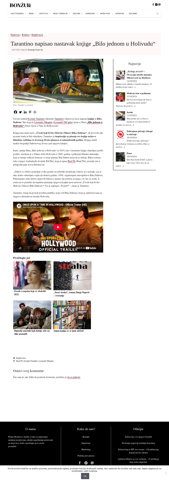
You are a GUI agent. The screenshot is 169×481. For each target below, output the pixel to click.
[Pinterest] (30, 112)
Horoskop (90, 13)
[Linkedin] (25, 112)
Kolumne (133, 13)
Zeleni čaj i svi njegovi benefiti (138, 436)
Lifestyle (43, 13)
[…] (133, 87)
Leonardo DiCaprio (63, 122)
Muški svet (105, 13)
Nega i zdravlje (60, 13)
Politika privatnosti (86, 455)
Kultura (76, 13)
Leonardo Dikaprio (43, 122)
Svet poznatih (17, 13)
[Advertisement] (84, 26)
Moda (31, 13)
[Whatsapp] (35, 112)
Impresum (86, 443)
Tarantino (58, 118)
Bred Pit (71, 161)
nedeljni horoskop (147, 443)
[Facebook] (15, 112)
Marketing (86, 449)
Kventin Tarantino (36, 118)
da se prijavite (73, 377)
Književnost (37, 34)
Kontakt (86, 436)
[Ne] (166, 473)
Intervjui (120, 13)
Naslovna (15, 34)
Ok (85, 476)
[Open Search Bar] (157, 13)
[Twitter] (20, 112)
